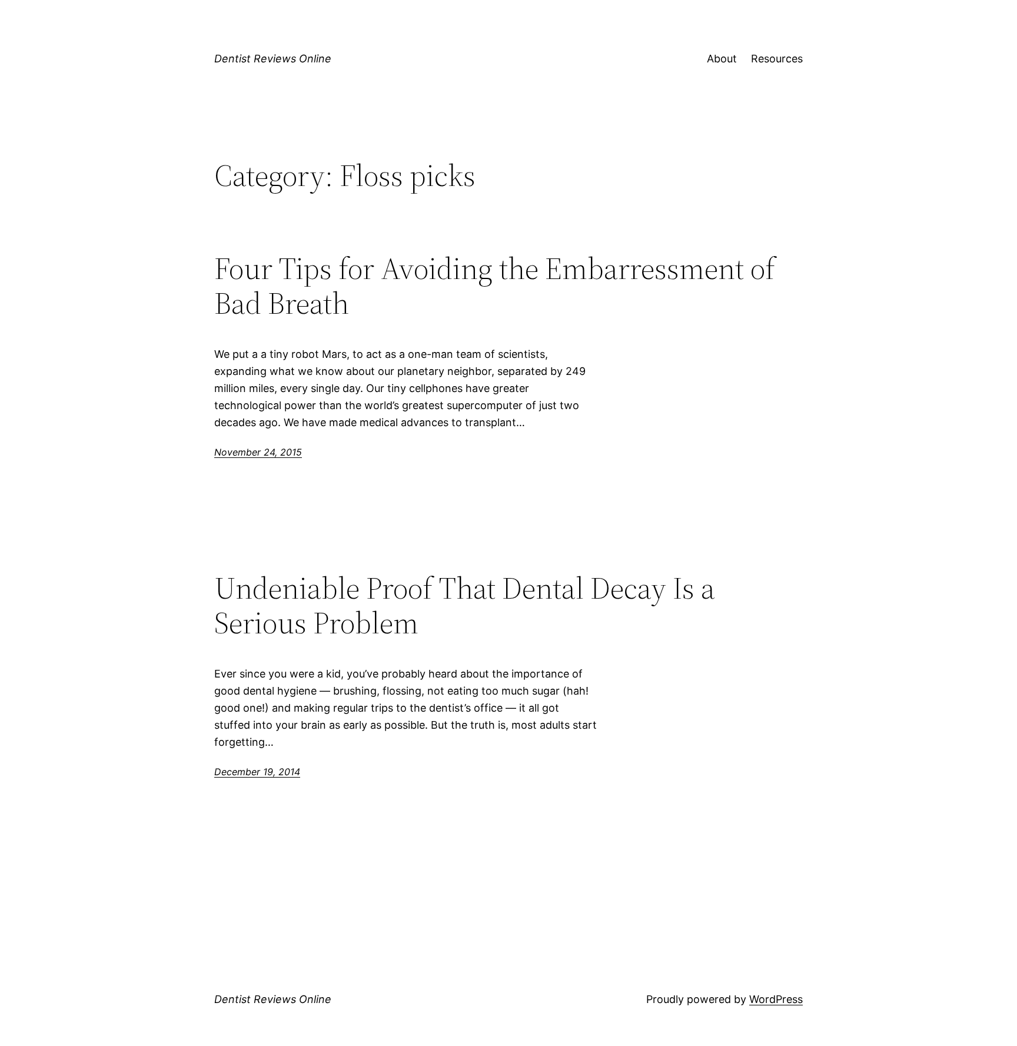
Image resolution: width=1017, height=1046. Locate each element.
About (722, 58)
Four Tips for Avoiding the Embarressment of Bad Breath (494, 286)
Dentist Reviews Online (272, 58)
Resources (777, 58)
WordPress (776, 999)
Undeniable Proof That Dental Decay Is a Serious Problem (464, 605)
